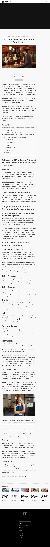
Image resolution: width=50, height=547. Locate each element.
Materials (10, 130)
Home (9, 36)
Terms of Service (22, 533)
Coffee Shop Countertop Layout (14, 132)
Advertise (20, 530)
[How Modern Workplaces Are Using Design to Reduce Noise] (15, 490)
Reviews (3, 501)
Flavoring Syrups (11, 147)
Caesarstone (31, 118)
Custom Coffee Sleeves (13, 139)
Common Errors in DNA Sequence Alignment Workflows (5, 496)
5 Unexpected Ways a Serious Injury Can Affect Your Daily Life (34, 496)
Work (12, 500)
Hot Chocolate (11, 148)
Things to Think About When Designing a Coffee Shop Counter (18, 134)
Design (7, 152)
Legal (32, 500)
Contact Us (21, 527)
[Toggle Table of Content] (33, 125)
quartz (3, 94)
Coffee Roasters (11, 140)
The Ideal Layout (11, 150)
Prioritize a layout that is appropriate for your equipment (19, 135)
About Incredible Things (23, 525)
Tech (2, 500)
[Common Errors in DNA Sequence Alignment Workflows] (5, 490)
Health (5, 500)
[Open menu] (47, 1)
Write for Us (21, 528)
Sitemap (20, 537)
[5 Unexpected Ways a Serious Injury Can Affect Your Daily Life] (35, 490)
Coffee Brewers (11, 142)
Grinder (9, 144)
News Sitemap (21, 538)
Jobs (44, 501)
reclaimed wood (11, 182)
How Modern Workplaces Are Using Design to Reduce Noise (14, 496)
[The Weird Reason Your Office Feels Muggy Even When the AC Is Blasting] (44, 490)
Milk (9, 145)
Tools (12, 501)
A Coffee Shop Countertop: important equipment (16, 137)
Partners (20, 532)
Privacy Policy (21, 535)
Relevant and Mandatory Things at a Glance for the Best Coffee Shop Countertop (18, 128)
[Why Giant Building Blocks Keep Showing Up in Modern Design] (25, 490)
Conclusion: (8, 154)
